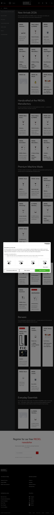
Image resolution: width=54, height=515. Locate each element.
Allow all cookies (42, 270)
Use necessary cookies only (11, 270)
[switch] (21, 263)
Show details (45, 267)
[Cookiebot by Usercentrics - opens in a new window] (45, 244)
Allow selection (27, 270)
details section (40, 258)
